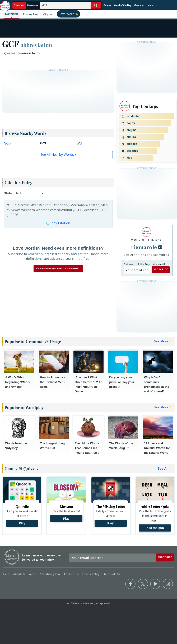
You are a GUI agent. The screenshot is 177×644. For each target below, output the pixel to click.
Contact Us (71, 574)
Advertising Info (50, 574)
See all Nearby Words (57, 154)
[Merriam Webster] (146, 232)
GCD (7, 143)
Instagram (168, 584)
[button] (152, 5)
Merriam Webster (12, 557)
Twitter (143, 584)
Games (107, 5)
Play (22, 523)
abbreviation (36, 44)
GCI (79, 143)
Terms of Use (112, 574)
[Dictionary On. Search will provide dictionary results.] (26, 5)
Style (8, 193)
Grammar (139, 5)
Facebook (130, 584)
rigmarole (144, 247)
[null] (160, 247)
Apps (32, 574)
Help (6, 574)
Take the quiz (155, 528)
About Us (19, 574)
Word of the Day (122, 5)
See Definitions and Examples (145, 255)
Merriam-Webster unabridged (58, 268)
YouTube (155, 584)
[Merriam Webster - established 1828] (5, 4)
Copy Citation (59, 223)
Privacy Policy (91, 574)
